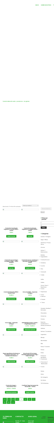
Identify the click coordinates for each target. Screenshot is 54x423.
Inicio (37, 5)
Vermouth (43, 272)
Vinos (42, 294)
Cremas (43, 319)
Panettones (44, 359)
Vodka (42, 275)
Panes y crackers (45, 346)
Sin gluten (43, 380)
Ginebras (43, 262)
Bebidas (43, 255)
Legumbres (43, 334)
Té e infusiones (44, 383)
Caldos (42, 282)
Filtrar (43, 227)
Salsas (42, 371)
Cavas (42, 288)
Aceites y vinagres (45, 236)
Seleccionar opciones (30, 329)
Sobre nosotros (46, 5)
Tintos (43, 302)
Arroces (43, 247)
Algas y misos (44, 239)
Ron (42, 269)
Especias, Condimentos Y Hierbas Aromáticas (46, 323)
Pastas (42, 349)
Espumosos (44, 291)
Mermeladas (44, 340)
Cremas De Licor (45, 259)
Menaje (42, 337)
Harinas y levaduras (46, 331)
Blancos (43, 296)
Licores (43, 265)
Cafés (42, 279)
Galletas (43, 328)
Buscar (42, 212)
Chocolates (44, 313)
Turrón (42, 366)
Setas (42, 374)
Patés (42, 352)
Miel (42, 343)
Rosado (43, 299)
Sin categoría (44, 377)
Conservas (43, 316)
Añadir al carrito (11, 236)
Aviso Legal (31, 421)
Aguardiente (44, 256)
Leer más (30, 236)
